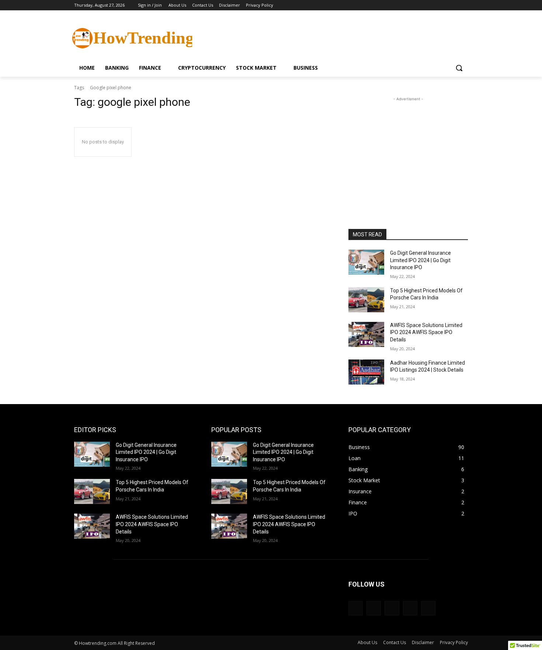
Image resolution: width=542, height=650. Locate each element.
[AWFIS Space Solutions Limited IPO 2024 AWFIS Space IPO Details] (366, 334)
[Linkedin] (373, 608)
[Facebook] (422, 5)
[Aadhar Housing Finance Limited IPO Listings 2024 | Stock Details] (366, 372)
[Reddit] (410, 608)
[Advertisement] (326, 37)
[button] (459, 68)
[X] (443, 5)
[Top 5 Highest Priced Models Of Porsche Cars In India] (366, 299)
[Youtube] (463, 5)
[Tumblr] (428, 608)
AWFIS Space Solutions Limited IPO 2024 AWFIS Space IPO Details (426, 332)
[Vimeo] (453, 5)
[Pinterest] (392, 608)
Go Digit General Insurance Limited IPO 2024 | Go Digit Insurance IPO (420, 260)
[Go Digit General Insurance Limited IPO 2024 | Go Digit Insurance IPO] (366, 262)
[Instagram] (433, 5)
